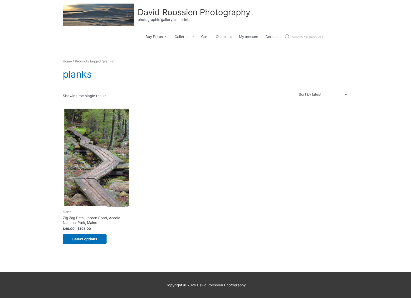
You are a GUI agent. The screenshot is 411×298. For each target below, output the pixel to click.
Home (67, 61)
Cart (205, 36)
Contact (272, 36)
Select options (84, 239)
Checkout (224, 36)
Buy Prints (154, 36)
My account (248, 36)
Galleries (182, 36)
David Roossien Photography (194, 12)
